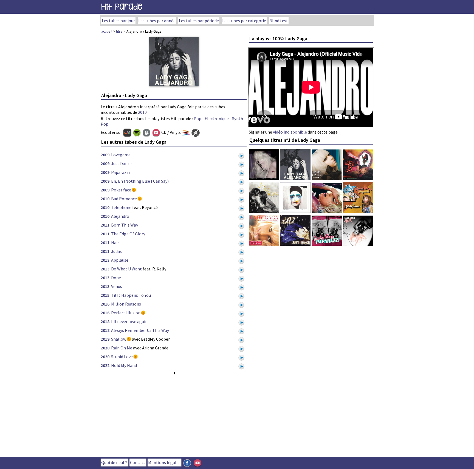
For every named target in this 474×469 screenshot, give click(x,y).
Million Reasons (126, 304)
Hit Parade (121, 7)
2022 (105, 365)
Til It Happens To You (131, 295)
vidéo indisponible (290, 132)
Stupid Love (122, 356)
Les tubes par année (157, 20)
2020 (105, 348)
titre (119, 31)
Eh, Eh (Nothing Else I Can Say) (140, 181)
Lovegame (121, 154)
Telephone (121, 207)
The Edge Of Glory (128, 233)
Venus (116, 286)
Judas (116, 251)
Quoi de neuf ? (114, 462)
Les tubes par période (199, 20)
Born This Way (124, 225)
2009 (105, 154)
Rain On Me (121, 348)
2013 (105, 260)
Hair (115, 242)
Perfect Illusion (125, 312)
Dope (116, 277)
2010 (142, 112)
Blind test (278, 20)
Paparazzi (120, 172)
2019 (105, 339)
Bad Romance (124, 198)
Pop (197, 118)
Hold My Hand (124, 365)
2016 (105, 304)
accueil (106, 31)
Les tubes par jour (118, 20)
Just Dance (121, 163)
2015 (105, 295)
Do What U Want (126, 269)
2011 (105, 225)
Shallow (118, 339)
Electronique (217, 118)
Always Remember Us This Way (140, 330)
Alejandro (120, 216)
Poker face (121, 190)
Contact (137, 462)
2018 (105, 321)
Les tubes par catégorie (244, 20)
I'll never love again (129, 321)
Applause (119, 260)
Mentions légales (164, 462)
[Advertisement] (174, 414)
